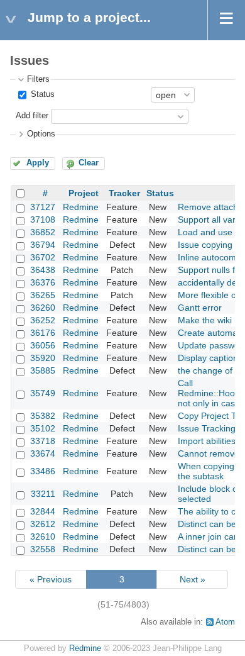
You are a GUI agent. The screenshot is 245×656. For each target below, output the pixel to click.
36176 (42, 333)
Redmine (81, 207)
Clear (89, 162)
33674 (42, 453)
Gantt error (200, 308)
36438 (42, 270)
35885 (42, 370)
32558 (42, 549)
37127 (42, 207)
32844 (42, 511)
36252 (42, 320)
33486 (42, 471)
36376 (42, 282)
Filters (38, 79)
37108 (42, 219)
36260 (42, 308)
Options (41, 134)
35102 (42, 428)
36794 (42, 245)
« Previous (51, 579)
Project (83, 193)
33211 (43, 494)
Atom (225, 622)
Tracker (124, 193)
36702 (42, 257)
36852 (42, 232)
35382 (42, 416)
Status (41, 94)
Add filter (32, 115)
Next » (192, 579)
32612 (42, 524)
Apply (37, 162)
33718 (42, 441)
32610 (42, 536)
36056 (42, 345)
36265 (42, 295)
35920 (42, 358)
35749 (42, 393)
